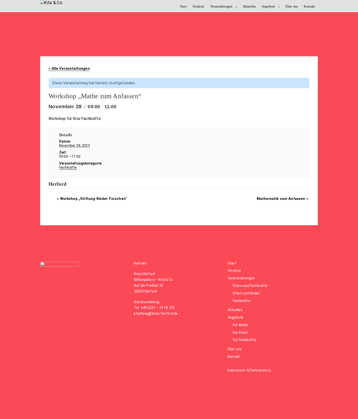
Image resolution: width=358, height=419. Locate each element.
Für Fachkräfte (244, 340)
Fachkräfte (68, 167)
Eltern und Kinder (246, 293)
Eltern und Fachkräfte (250, 286)
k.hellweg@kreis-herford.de (156, 313)
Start (183, 6)
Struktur (198, 6)
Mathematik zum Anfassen (282, 198)
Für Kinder (241, 325)
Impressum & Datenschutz (249, 370)
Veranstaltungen (221, 6)
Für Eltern (240, 332)
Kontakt (309, 6)
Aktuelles (249, 6)
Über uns (291, 6)
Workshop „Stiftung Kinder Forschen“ (92, 198)
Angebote (268, 6)
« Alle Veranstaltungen (69, 68)
